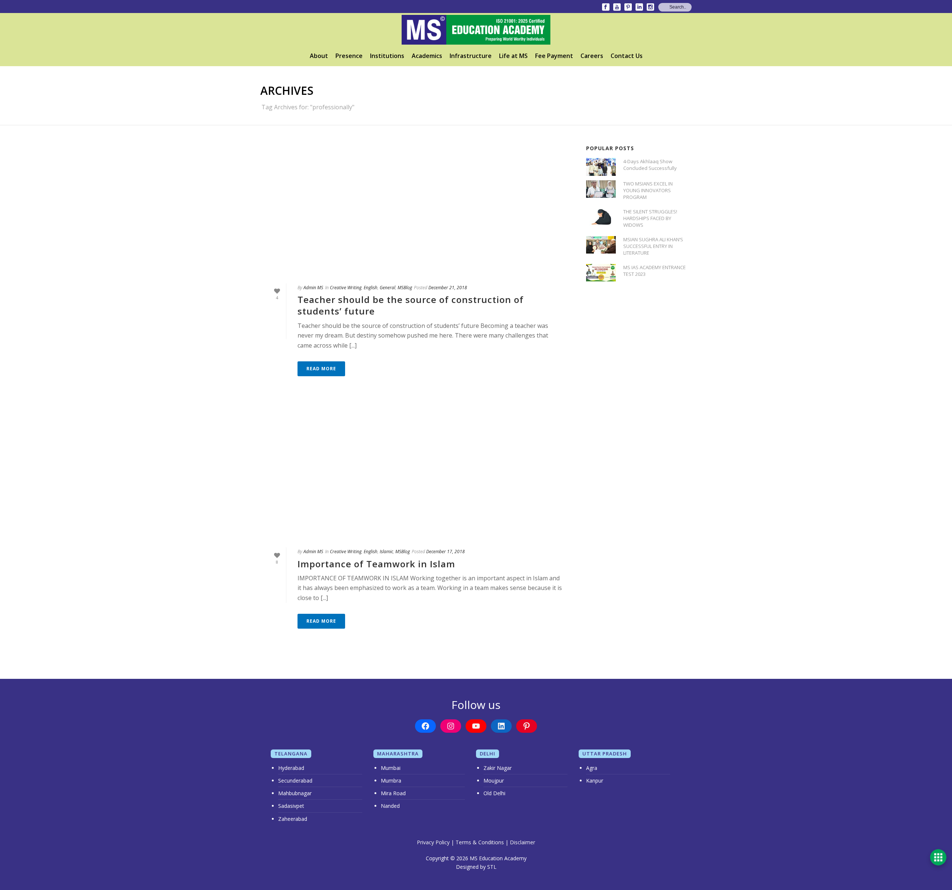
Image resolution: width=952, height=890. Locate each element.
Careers (591, 56)
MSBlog (405, 287)
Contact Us (627, 56)
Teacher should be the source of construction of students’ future (411, 305)
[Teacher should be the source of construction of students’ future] (415, 209)
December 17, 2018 (445, 551)
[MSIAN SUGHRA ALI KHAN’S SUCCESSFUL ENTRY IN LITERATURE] (601, 245)
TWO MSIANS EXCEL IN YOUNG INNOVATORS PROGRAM (648, 190)
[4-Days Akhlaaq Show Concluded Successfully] (601, 166)
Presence (349, 56)
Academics (427, 56)
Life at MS (513, 56)
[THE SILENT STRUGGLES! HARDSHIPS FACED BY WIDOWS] (601, 217)
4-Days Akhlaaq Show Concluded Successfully (650, 164)
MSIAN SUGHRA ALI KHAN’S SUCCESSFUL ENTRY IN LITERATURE (653, 246)
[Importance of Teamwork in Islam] (415, 473)
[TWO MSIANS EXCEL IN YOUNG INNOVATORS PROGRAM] (601, 189)
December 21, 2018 (447, 287)
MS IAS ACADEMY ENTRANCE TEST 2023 (654, 270)
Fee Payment (554, 56)
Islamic (386, 551)
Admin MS (313, 287)
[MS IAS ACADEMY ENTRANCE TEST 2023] (601, 272)
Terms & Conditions (480, 842)
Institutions (387, 56)
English (370, 287)
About (319, 56)
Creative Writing (345, 287)
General (387, 287)
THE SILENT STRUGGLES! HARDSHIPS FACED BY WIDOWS (650, 218)
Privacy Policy (433, 842)
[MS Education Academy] (476, 29)
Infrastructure (471, 56)
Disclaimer (522, 842)
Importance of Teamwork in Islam (376, 564)
